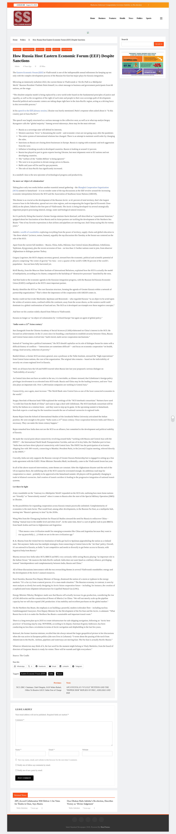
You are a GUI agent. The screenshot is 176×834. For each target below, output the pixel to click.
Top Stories (66, 49)
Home (92, 18)
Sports (148, 18)
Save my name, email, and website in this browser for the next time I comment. (47, 760)
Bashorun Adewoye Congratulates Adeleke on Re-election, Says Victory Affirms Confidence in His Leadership (100, 5)
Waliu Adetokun (22, 808)
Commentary (28, 49)
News (131, 18)
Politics (139, 18)
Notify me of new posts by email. (30, 770)
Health (122, 18)
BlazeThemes (105, 827)
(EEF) (40, 72)
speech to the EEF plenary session (32, 111)
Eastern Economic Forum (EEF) (33, 674)
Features (112, 18)
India (51, 674)
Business (102, 18)
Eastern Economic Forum (27, 72)
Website (85, 750)
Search (125, 39)
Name (18, 750)
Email (52, 750)
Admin (17, 66)
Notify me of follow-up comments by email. (34, 765)
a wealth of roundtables (29, 232)
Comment (19, 720)
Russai (59, 674)
